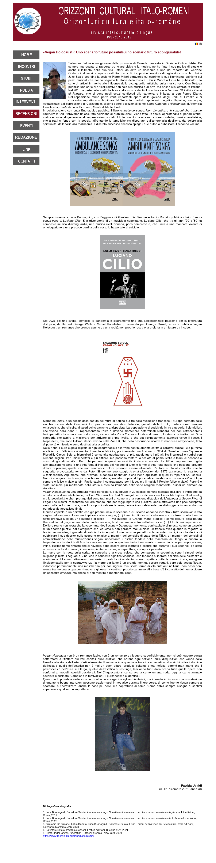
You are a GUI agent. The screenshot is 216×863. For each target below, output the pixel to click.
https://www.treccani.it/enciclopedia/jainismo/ (68, 836)
